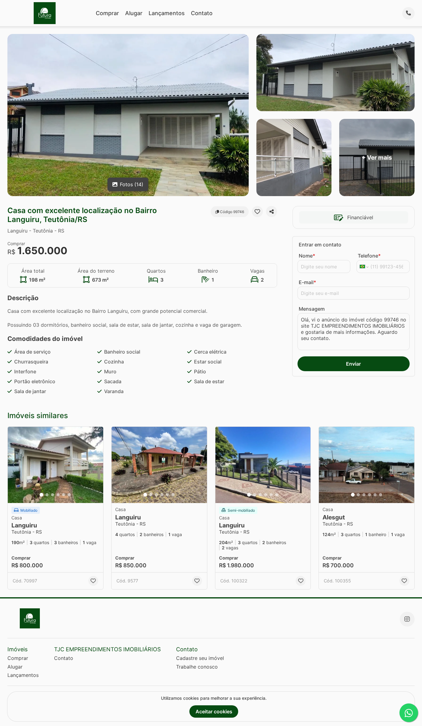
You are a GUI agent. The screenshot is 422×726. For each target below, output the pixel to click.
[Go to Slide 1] (41, 495)
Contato (202, 13)
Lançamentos (167, 13)
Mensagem (312, 309)
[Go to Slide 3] (52, 494)
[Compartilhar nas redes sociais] (271, 211)
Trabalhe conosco (197, 667)
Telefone (369, 256)
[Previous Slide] (14, 465)
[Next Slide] (96, 465)
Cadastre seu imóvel (200, 658)
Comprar (107, 13)
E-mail (307, 282)
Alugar (133, 13)
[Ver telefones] (408, 13)
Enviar (353, 364)
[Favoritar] (257, 211)
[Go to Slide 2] (47, 494)
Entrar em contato (320, 244)
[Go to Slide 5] (63, 494)
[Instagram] (407, 619)
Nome (307, 256)
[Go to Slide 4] (58, 494)
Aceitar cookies (214, 711)
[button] (55, 465)
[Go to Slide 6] (69, 494)
